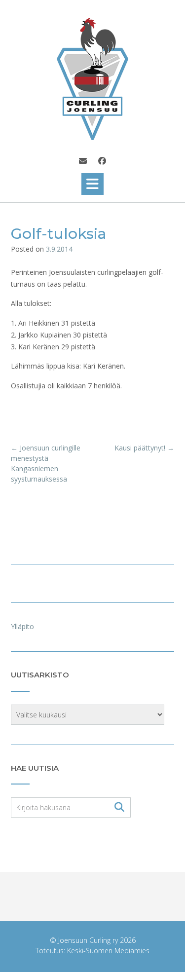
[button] (92, 184)
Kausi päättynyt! (144, 447)
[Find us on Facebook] (102, 160)
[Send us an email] (83, 160)
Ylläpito (22, 626)
